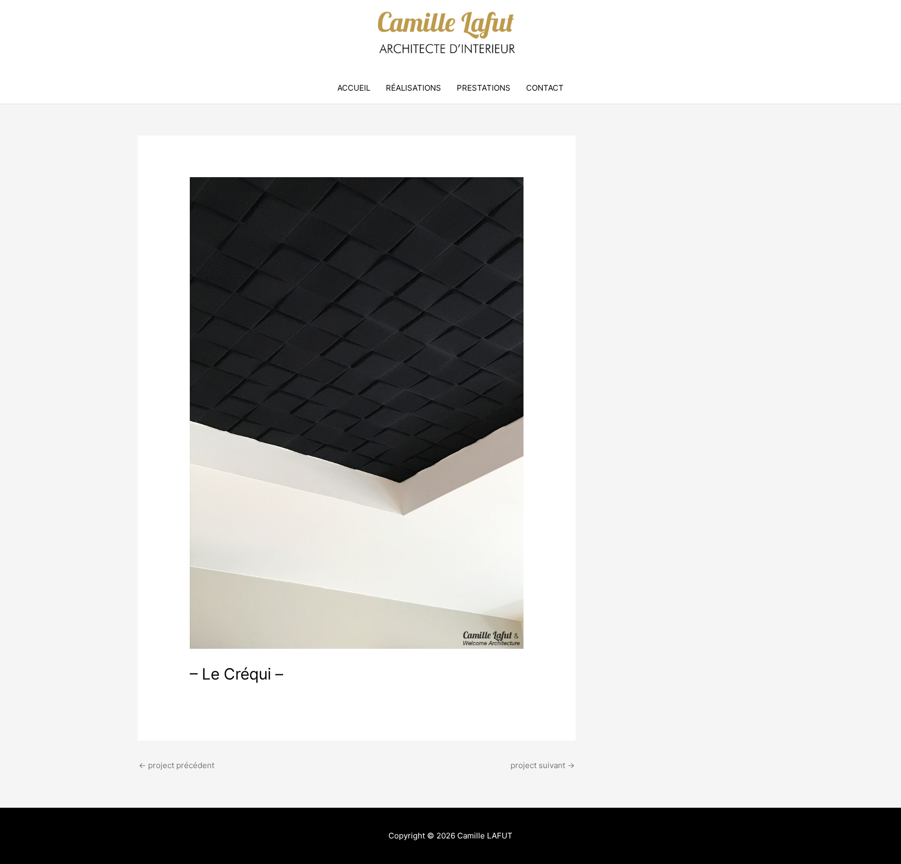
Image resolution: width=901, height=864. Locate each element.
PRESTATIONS (483, 88)
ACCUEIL (353, 88)
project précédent (176, 765)
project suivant (542, 765)
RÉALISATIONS (413, 88)
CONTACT (545, 88)
